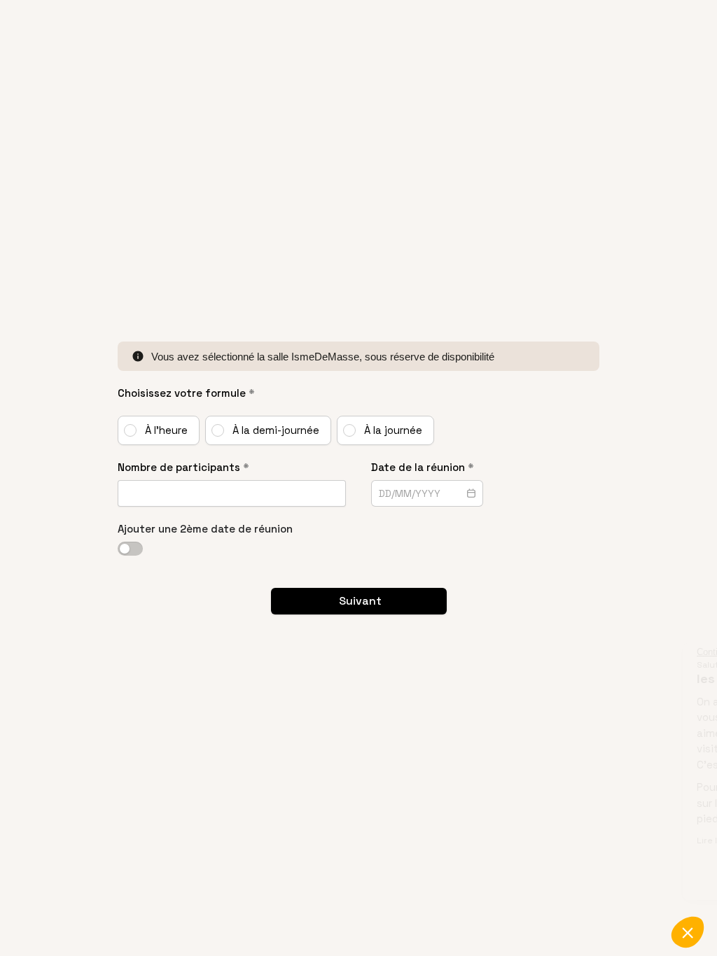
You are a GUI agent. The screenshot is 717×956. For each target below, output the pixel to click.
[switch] (130, 549)
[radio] (158, 430)
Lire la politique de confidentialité (573, 840)
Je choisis (562, 885)
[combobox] (416, 493)
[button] (687, 932)
